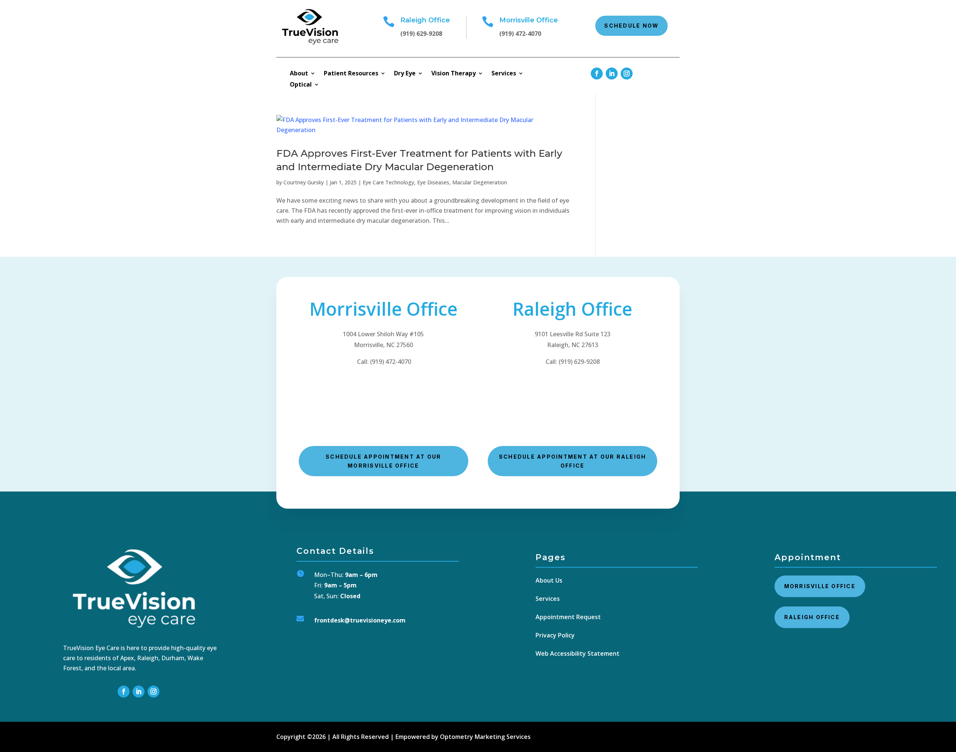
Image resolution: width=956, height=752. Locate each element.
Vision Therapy (453, 74)
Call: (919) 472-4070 (383, 362)
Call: (573, 362)
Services (503, 74)
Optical (301, 85)
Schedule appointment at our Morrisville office (383, 461)
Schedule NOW (631, 25)
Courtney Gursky (303, 182)
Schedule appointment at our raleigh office (572, 461)
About (299, 74)
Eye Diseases (433, 182)
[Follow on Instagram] (627, 73)
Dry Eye (405, 74)
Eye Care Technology (388, 182)
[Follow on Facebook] (597, 73)
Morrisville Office (820, 586)
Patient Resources (351, 74)
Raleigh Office (812, 617)
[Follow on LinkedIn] (612, 73)
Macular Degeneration (479, 182)
